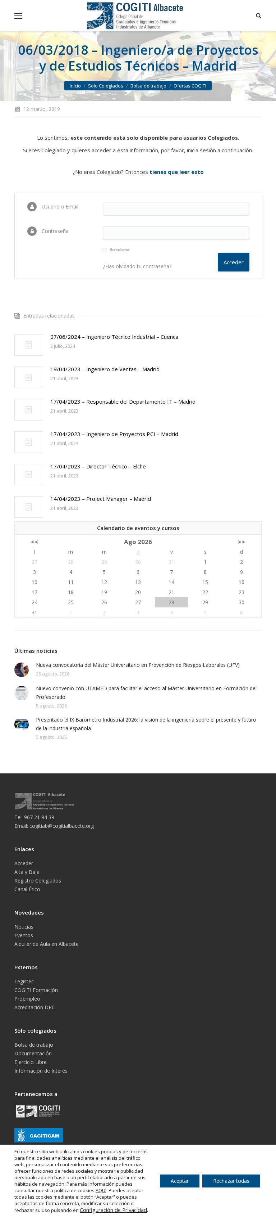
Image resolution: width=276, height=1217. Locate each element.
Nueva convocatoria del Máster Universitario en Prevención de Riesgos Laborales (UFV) (138, 664)
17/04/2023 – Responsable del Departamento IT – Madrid (123, 401)
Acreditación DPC (34, 1007)
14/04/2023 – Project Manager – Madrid (100, 498)
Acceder (23, 863)
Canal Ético (27, 889)
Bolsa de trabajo (148, 85)
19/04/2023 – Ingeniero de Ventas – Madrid (105, 369)
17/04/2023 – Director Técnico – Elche (98, 466)
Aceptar (180, 1180)
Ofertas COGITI (190, 85)
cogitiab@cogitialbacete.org (61, 825)
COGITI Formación (36, 990)
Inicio (75, 85)
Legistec (24, 981)
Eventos (23, 935)
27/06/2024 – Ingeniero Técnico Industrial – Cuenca (114, 336)
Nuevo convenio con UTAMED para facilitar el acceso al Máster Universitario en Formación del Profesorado (146, 692)
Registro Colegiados (37, 880)
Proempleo (27, 998)
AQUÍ (101, 1190)
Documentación (33, 1053)
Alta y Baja (27, 871)
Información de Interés (41, 1070)
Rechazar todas (231, 1180)
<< (34, 542)
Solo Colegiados (105, 85)
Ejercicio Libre (30, 1062)
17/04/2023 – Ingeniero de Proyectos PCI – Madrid (114, 433)
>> (241, 542)
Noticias (23, 926)
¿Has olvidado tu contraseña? (137, 266)
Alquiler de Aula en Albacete (46, 943)
